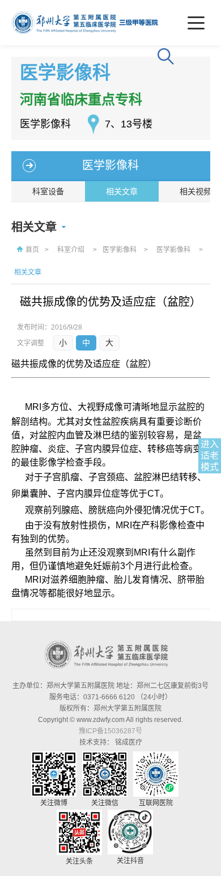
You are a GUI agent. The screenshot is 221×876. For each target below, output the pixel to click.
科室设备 (48, 191)
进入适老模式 (210, 455)
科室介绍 (70, 250)
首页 (32, 250)
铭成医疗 (128, 742)
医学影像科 (110, 165)
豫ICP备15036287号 (110, 731)
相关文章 (122, 191)
